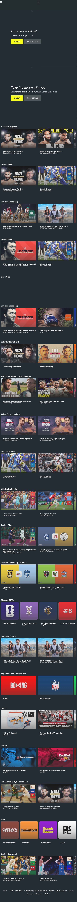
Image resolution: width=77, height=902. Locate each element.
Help (5, 890)
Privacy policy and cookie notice (35, 890)
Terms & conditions (15, 890)
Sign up (17, 42)
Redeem (30, 894)
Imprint (51, 890)
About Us (38, 894)
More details (32, 42)
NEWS (71, 890)
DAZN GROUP (61, 890)
